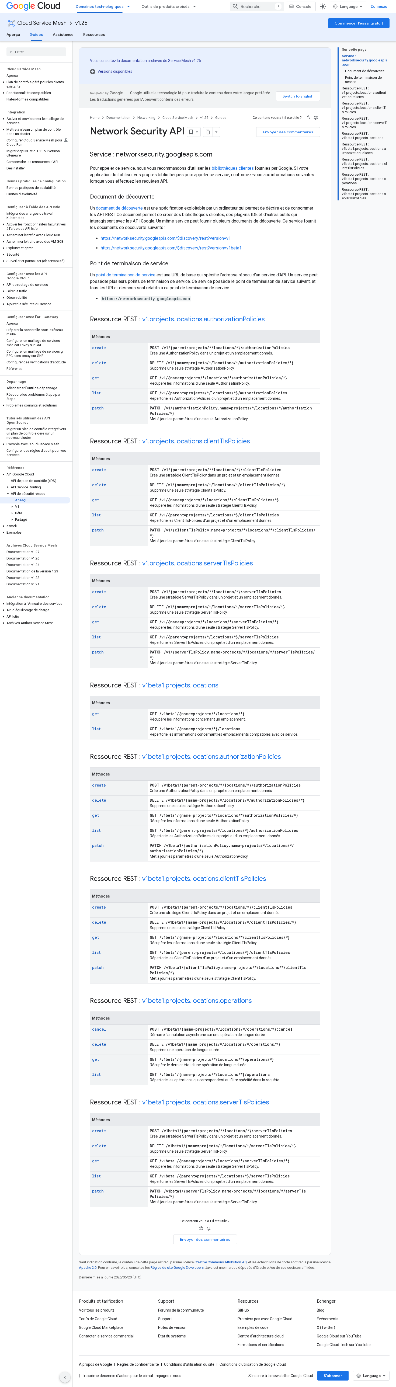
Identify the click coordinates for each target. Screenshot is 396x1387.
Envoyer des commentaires (288, 132)
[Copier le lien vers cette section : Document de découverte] (160, 197)
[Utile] (308, 118)
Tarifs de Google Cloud (98, 1319)
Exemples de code (253, 1327)
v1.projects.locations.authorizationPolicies (203, 319)
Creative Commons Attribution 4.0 (220, 1262)
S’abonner (333, 1375)
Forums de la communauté (181, 1310)
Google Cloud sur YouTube (339, 1336)
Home (94, 118)
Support (165, 1319)
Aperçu (13, 34)
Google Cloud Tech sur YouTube (344, 1345)
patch (98, 408)
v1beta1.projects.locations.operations (197, 1001)
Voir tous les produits (96, 1310)
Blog (320, 1310)
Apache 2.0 (87, 1268)
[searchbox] (36, 51)
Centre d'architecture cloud (261, 1336)
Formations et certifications (261, 1345)
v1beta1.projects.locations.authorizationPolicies (211, 757)
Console (303, 6)
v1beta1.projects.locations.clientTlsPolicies (204, 879)
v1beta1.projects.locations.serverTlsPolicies (205, 1102)
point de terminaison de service (125, 274)
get (95, 377)
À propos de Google (95, 1364)
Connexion (380, 6)
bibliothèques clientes (233, 168)
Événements (327, 1319)
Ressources (94, 34)
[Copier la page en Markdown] (208, 132)
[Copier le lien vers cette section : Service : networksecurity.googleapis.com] (217, 155)
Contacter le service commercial (106, 1336)
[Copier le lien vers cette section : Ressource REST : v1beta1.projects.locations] (223, 686)
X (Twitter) (326, 1327)
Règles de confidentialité (138, 1364)
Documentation (118, 118)
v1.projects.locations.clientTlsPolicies (196, 441)
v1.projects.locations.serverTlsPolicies (197, 563)
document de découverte (119, 208)
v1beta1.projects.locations (180, 685)
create (99, 347)
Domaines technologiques (100, 6)
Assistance (63, 34)
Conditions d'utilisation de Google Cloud (253, 1364)
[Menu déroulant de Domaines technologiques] (130, 6)
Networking (146, 118)
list (96, 392)
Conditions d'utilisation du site (189, 1364)
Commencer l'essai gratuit (359, 23)
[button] (35, 84)
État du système (172, 1336)
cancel (99, 1029)
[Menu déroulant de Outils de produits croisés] (196, 6)
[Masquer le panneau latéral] (65, 1377)
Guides (36, 34)
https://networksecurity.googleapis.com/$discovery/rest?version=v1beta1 (171, 248)
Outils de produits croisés (165, 6)
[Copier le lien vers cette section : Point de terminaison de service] (173, 264)
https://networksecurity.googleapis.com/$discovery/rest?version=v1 (166, 238)
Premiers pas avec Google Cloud (265, 1319)
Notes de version (172, 1327)
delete (99, 362)
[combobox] (257, 6)
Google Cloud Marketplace (101, 1327)
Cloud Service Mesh (42, 23)
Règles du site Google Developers (177, 1268)
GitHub (243, 1310)
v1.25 (81, 23)
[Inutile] (316, 118)
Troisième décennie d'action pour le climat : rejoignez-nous (131, 1376)
